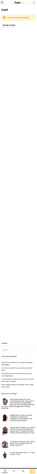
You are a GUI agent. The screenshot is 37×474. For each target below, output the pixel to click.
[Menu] (2, 2)
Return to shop (9, 25)
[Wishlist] (14, 471)
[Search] (34, 2)
